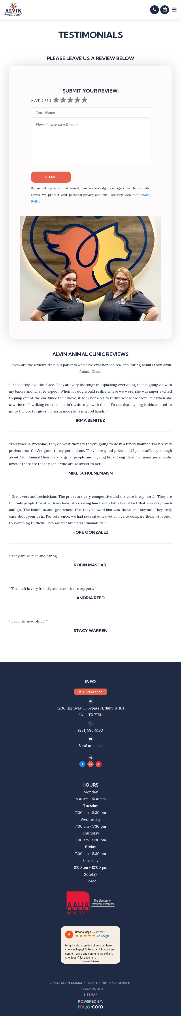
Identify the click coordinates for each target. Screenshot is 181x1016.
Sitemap (90, 994)
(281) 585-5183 (90, 730)
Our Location (92, 692)
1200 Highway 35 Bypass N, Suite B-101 (90, 708)
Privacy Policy (90, 989)
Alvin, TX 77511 (90, 714)
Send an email (91, 745)
